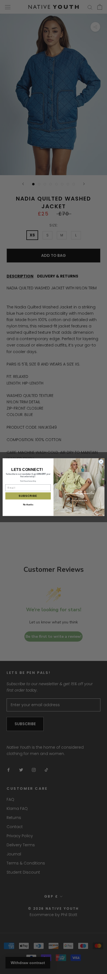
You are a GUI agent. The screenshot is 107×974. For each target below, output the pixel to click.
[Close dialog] (101, 461)
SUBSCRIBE (28, 495)
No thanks (28, 504)
